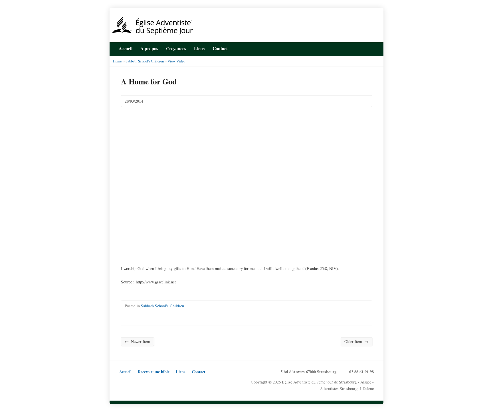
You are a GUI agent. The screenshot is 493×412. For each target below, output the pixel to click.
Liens (199, 48)
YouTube (371, 48)
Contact (198, 372)
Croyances (176, 48)
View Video (176, 61)
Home (117, 61)
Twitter (354, 48)
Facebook (362, 48)
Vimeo (158, 382)
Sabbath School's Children (145, 61)
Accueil (125, 48)
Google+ (141, 382)
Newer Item (137, 341)
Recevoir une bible (153, 372)
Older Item (356, 341)
